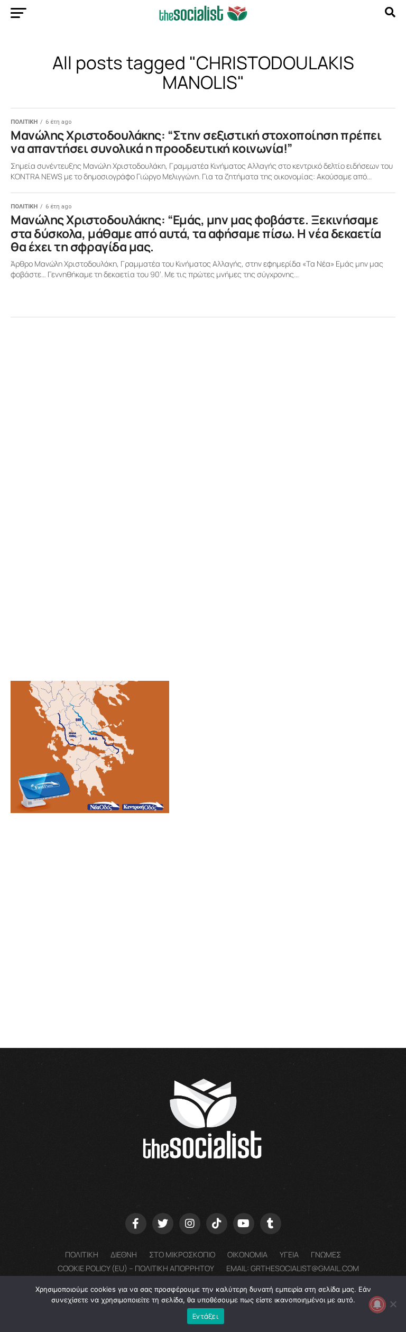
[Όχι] (392, 1304)
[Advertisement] (203, 905)
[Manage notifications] (377, 1304)
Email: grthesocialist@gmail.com (292, 1268)
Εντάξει (205, 1316)
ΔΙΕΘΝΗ (123, 1254)
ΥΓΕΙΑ (289, 1254)
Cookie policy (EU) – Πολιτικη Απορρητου (136, 1268)
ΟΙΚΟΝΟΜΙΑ (247, 1254)
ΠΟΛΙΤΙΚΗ (81, 1254)
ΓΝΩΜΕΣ (326, 1254)
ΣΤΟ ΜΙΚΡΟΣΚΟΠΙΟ (182, 1254)
